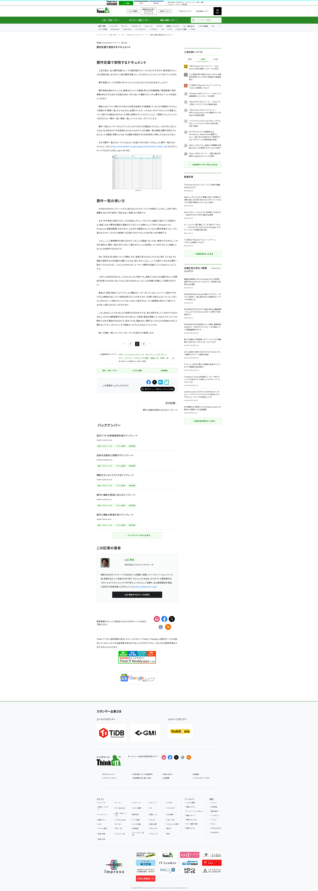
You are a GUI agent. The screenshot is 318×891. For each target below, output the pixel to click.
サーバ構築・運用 (192, 824)
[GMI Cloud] (145, 733)
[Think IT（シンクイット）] (109, 763)
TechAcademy (216, 828)
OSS (99, 824)
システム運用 (102, 828)
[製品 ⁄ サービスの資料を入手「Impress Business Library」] (145, 871)
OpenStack (127, 29)
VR (163, 29)
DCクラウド (192, 2)
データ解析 (136, 820)
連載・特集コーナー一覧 (116, 35)
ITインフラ (113, 26)
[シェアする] (148, 382)
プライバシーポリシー (110, 778)
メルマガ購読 (132, 11)
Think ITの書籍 (181, 29)
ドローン (178, 4)
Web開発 (170, 814)
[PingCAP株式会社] (112, 733)
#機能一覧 (154, 358)
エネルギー (171, 4)
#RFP (121, 354)
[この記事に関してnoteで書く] (166, 382)
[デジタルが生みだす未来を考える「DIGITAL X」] (167, 871)
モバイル (152, 820)
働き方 (169, 828)
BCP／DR (118, 828)
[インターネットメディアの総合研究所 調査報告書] (212, 855)
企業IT (141, 3)
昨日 (190, 59)
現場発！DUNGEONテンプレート (137, 35)
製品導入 (156, 3)
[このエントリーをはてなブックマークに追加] (160, 382)
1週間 (202, 59)
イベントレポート (141, 29)
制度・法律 (101, 839)
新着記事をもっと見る (204, 254)
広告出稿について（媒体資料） (143, 774)
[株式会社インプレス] (114, 867)
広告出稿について (202, 11)
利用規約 (196, 774)
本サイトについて (109, 774)
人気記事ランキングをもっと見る (204, 164)
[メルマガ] (157, 619)
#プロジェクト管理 (141, 358)
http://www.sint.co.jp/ (146, 586)
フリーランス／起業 (138, 833)
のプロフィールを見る (137, 594)
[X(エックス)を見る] (176, 757)
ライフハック (154, 834)
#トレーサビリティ (125, 358)
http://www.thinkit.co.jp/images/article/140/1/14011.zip (139, 146)
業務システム (190, 807)
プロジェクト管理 (172, 824)
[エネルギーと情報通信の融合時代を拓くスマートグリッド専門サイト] (189, 863)
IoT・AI (185, 2)
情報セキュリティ (191, 819)
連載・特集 (102, 26)
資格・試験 (101, 834)
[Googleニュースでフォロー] (182, 757)
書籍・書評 (214, 811)
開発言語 (135, 814)
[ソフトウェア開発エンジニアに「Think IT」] (167, 855)
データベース (102, 814)
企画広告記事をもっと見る (204, 421)
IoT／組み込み (188, 26)
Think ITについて (185, 11)
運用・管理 (153, 824)
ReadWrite (215, 832)
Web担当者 (171, 2)
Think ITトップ (101, 35)
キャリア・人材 (120, 834)
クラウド (159, 26)
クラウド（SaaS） (120, 820)
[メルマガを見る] (164, 757)
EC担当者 (179, 2)
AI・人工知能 (103, 29)
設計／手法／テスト (120, 814)
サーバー (124, 26)
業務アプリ (101, 820)
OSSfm (193, 29)
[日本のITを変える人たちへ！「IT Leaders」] (167, 863)
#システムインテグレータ (134, 354)
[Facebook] (164, 619)
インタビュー (154, 29)
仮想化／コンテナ (172, 26)
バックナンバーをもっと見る (139, 535)
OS (213, 26)
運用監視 (135, 828)
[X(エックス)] (172, 619)
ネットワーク (136, 26)
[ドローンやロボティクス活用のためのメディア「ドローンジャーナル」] (189, 871)
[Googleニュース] (161, 627)
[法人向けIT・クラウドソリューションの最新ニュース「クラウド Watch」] (145, 863)
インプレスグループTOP (201, 778)
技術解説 (214, 807)
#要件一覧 (164, 358)
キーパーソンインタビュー (194, 811)
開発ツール (153, 814)
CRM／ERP (171, 820)
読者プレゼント (165, 11)
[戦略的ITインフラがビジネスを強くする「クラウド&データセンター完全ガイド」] (145, 855)
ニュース (214, 802)
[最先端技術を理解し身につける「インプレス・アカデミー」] (212, 871)
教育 (168, 834)
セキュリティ (154, 828)
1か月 (215, 59)
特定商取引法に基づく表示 (142, 778)
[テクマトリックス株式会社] (180, 731)
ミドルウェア (171, 808)
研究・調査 (200, 2)
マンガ (170, 29)
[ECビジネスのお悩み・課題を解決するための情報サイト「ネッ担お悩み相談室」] (145, 879)
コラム (213, 824)
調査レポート (190, 815)
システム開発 (203, 26)
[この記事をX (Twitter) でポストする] (154, 382)
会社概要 (166, 778)
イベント (214, 819)
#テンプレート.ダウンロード (156, 354)
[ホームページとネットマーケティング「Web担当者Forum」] (189, 855)
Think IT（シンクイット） (109, 10)
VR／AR (118, 824)
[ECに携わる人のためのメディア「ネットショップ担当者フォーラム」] (212, 863)
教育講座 (184, 4)
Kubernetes (115, 29)
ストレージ (148, 26)
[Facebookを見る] (170, 757)
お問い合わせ (167, 774)
